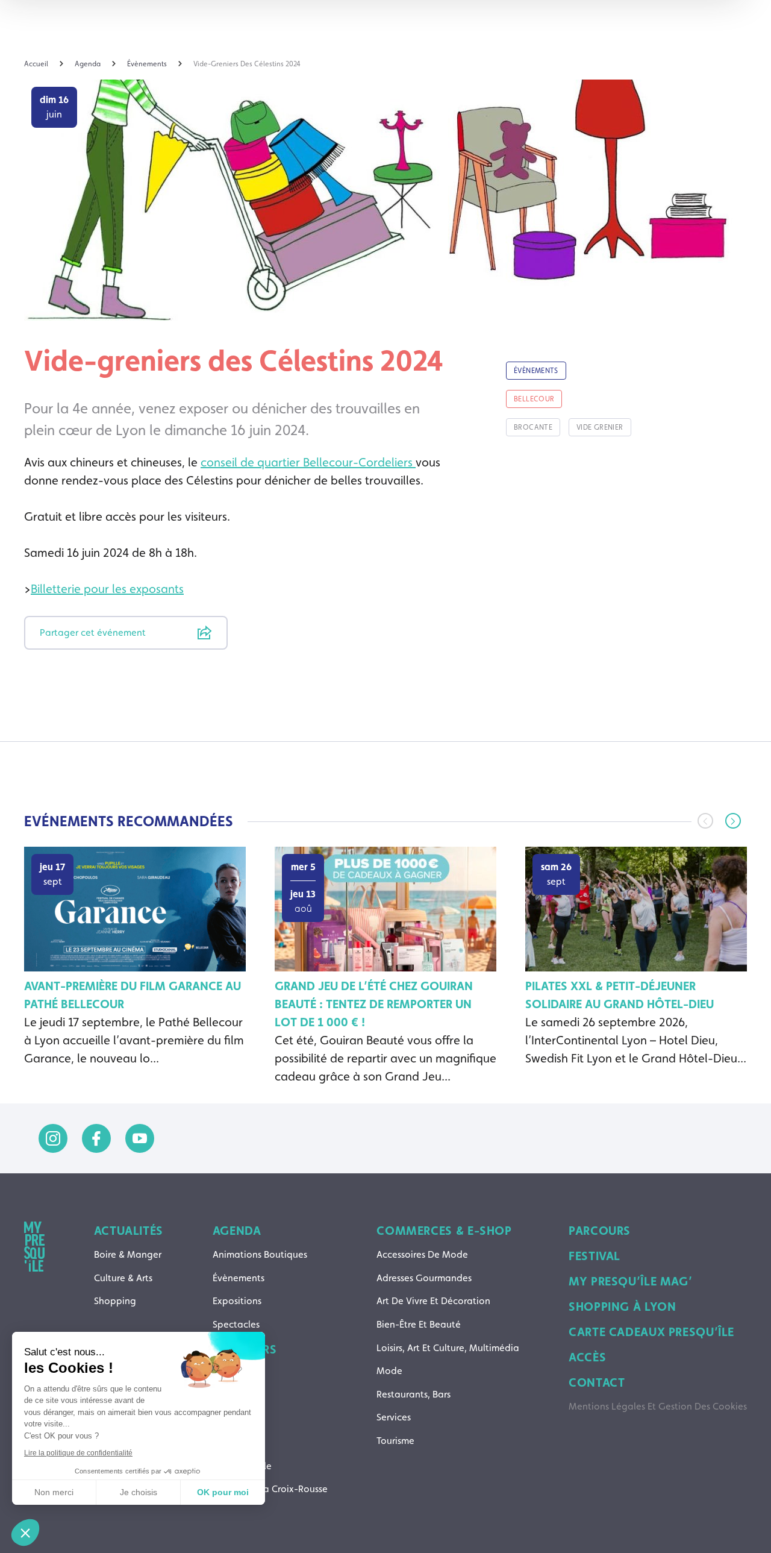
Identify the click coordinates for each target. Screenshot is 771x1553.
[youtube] (139, 1138)
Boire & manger (127, 1254)
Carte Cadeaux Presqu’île (651, 1332)
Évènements (238, 1278)
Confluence (237, 1419)
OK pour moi (223, 1492)
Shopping (115, 1301)
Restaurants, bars (413, 1394)
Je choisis (138, 1492)
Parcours (600, 1230)
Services (393, 1417)
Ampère (229, 1373)
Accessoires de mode (422, 1254)
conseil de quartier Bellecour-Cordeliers (308, 462)
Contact (597, 1382)
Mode (389, 1370)
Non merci (53, 1492)
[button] (733, 821)
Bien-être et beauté (418, 1324)
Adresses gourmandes (424, 1278)
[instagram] (53, 1138)
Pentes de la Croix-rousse (270, 1489)
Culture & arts (123, 1278)
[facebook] (96, 1138)
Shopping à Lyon (622, 1306)
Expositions (237, 1301)
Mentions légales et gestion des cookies (658, 1406)
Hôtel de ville (242, 1466)
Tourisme (395, 1440)
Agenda (237, 1230)
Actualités (128, 1230)
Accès (587, 1357)
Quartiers (245, 1349)
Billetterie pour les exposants (107, 589)
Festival (594, 1256)
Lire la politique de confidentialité (78, 1453)
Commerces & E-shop (443, 1230)
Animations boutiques (260, 1254)
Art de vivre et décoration (433, 1301)
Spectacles (236, 1324)
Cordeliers (234, 1442)
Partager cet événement (93, 632)
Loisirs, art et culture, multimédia (447, 1348)
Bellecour (233, 1396)
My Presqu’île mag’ (630, 1281)
